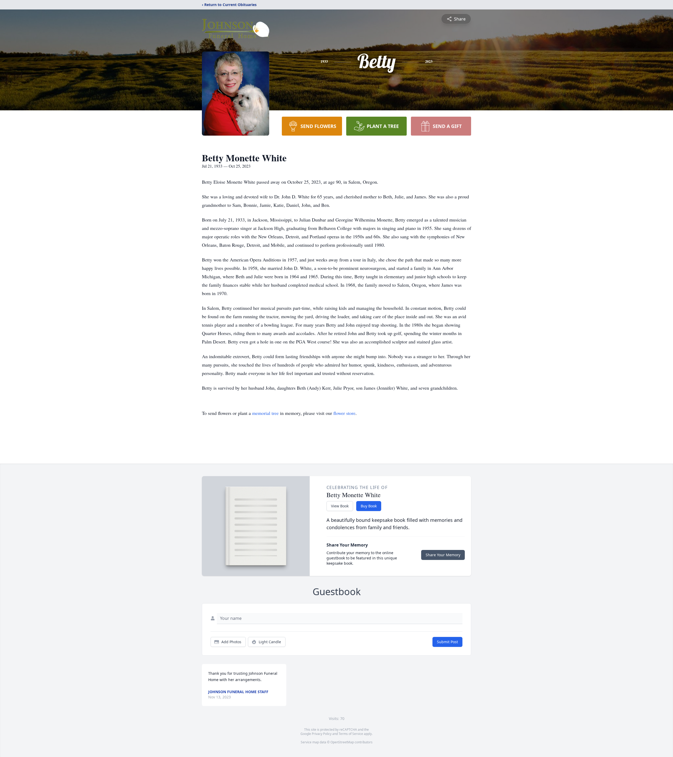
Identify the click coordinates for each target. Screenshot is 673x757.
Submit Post (447, 641)
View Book (340, 505)
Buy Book (369, 505)
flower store (344, 413)
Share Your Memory (443, 554)
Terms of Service (351, 734)
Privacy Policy (322, 734)
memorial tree (265, 413)
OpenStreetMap (342, 742)
